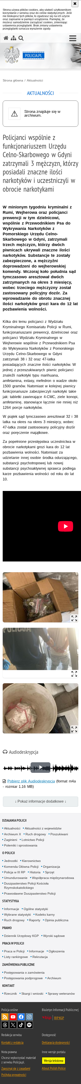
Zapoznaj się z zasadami (15, 1068)
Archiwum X (12, 834)
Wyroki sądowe (54, 936)
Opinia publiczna (56, 920)
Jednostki (11, 861)
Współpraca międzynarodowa (53, 878)
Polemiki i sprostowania (20, 845)
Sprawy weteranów (61, 993)
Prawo (7, 927)
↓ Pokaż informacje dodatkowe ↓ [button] (40, 801)
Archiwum (54, 978)
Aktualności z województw (43, 828)
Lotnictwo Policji (33, 840)
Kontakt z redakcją (12, 1042)
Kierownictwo (31, 861)
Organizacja (51, 866)
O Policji (8, 852)
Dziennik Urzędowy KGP (21, 936)
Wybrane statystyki (17, 914)
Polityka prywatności (13, 1074)
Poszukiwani (59, 834)
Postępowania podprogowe (23, 978)
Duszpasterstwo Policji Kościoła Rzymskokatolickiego (26, 885)
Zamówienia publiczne (18, 964)
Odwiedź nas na (13, 1016)
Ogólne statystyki (36, 909)
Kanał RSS (5, 1016)
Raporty (34, 920)
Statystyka (10, 901)
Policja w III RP (14, 872)
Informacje (11, 909)
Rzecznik (10, 993)
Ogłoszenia (57, 951)
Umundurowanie (15, 878)
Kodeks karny (45, 914)
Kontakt (8, 985)
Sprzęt (49, 872)
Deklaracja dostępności (56, 1042)
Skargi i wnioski (32, 993)
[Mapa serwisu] (13, 38)
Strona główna (13, 80)
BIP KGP (59, 1017)
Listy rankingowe (16, 957)
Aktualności (35, 80)
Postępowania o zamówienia (24, 972)
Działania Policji (14, 820)
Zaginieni (10, 840)
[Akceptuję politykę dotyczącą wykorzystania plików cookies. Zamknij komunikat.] (75, 3)
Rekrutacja (40, 957)
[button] (72, 38)
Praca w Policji (13, 943)
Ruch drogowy (35, 834)
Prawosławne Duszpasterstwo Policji (30, 893)
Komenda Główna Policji (21, 866)
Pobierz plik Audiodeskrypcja (31, 781)
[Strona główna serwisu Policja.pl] (6, 38)
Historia (35, 872)
